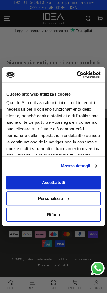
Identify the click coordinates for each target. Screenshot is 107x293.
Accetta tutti (53, 182)
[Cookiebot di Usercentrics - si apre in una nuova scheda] (77, 74)
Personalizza (50, 198)
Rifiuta (53, 214)
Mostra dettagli (75, 165)
